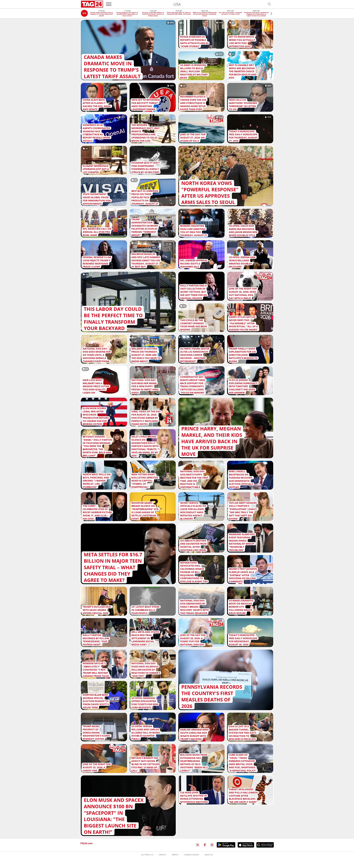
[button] (271, 14)
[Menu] (108, 4)
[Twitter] (197, 844)
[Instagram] (211, 844)
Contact (162, 855)
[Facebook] (204, 844)
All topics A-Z (147, 855)
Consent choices (191, 855)
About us (209, 855)
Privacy (175, 855)
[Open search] (269, 4)
